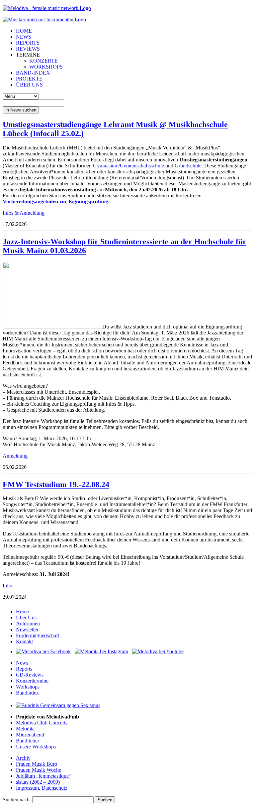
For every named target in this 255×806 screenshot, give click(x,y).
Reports (24, 669)
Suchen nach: (17, 799)
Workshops (28, 687)
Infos (8, 585)
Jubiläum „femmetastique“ (43, 776)
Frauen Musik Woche (38, 770)
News (22, 663)
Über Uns (26, 617)
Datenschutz (54, 788)
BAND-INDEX (33, 73)
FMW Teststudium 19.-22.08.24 (56, 484)
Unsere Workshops (36, 746)
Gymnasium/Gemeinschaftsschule (128, 165)
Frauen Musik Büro (36, 764)
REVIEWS (28, 49)
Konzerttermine (32, 681)
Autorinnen (28, 623)
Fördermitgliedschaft (37, 635)
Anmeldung (15, 456)
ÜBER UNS (29, 85)
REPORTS (28, 43)
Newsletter (27, 629)
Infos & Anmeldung (23, 213)
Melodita (25, 728)
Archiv (23, 758)
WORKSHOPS (46, 67)
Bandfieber (27, 740)
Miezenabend (30, 734)
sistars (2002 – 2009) (38, 782)
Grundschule (188, 165)
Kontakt (24, 641)
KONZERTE (43, 61)
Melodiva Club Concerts (41, 722)
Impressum (27, 788)
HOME (24, 31)
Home (22, 611)
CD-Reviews (29, 675)
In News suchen (20, 109)
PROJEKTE (29, 79)
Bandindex (27, 693)
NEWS (23, 37)
